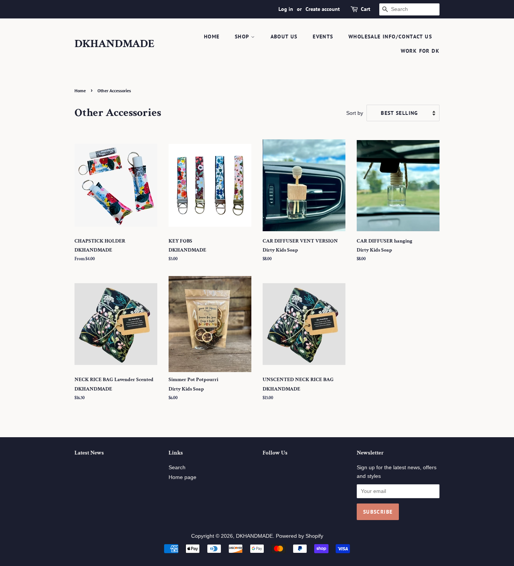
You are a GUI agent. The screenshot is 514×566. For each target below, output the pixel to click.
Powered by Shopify (299, 536)
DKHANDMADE (115, 44)
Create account (323, 9)
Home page (182, 477)
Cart (365, 9)
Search (177, 467)
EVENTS (323, 36)
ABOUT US (284, 36)
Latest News (89, 452)
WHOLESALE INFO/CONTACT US (390, 36)
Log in (285, 9)
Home (80, 90)
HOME (212, 36)
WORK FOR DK (420, 50)
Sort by (354, 113)
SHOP (243, 36)
